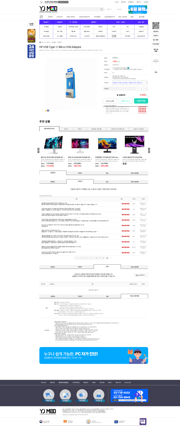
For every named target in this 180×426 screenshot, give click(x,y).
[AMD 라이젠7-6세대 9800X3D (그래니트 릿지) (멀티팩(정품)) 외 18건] (59, 219)
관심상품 (110, 101)
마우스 (80, 129)
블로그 (110, 382)
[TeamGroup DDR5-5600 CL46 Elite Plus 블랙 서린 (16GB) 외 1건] (58, 252)
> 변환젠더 (59, 42)
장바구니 (138, 2)
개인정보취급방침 (63, 382)
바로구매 (141, 101)
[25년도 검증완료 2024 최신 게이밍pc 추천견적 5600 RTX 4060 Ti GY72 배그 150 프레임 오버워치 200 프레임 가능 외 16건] (71, 214)
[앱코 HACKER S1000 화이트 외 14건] (51, 230)
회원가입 (123, 2)
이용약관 (52, 382)
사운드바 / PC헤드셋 (117, 129)
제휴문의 (85, 382)
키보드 (66, 129)
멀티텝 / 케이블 (96, 129)
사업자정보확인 (101, 411)
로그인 (116, 2)
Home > (43, 42)
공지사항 (102, 382)
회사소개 (43, 382)
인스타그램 (127, 382)
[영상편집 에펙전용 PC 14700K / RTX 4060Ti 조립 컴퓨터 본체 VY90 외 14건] (60, 236)
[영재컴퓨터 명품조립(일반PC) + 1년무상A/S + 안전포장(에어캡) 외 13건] (59, 241)
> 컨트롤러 (53, 42)
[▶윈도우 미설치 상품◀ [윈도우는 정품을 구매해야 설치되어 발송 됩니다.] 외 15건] (61, 246)
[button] (129, 10)
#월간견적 (109, 9)
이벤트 (94, 382)
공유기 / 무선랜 (138, 129)
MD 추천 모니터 (49, 129)
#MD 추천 (119, 9)
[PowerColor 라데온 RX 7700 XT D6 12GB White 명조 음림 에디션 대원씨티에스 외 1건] (63, 225)
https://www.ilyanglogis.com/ (83, 310)
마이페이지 (131, 2)
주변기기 (48, 42)
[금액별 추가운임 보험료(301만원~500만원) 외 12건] (54, 203)
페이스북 (118, 382)
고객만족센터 (76, 382)
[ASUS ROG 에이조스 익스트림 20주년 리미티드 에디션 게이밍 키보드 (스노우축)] (61, 208)
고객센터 (146, 2)
